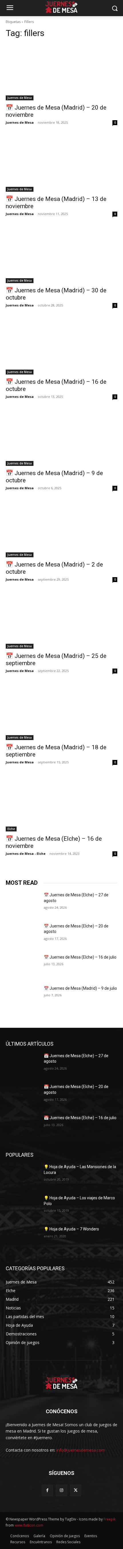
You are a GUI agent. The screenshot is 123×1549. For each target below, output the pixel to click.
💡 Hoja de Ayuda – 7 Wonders (71, 1229)
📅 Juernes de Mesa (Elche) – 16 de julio (80, 957)
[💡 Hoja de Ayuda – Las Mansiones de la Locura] (22, 1176)
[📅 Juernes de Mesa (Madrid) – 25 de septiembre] (61, 620)
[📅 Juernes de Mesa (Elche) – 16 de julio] (22, 966)
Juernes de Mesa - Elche (25, 853)
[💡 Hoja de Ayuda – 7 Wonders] (22, 1238)
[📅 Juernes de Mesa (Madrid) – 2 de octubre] (61, 529)
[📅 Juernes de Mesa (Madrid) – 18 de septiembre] (61, 712)
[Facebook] (47, 1490)
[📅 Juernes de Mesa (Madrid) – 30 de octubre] (61, 255)
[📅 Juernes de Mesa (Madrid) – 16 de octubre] (61, 346)
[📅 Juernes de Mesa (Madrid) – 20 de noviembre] (61, 72)
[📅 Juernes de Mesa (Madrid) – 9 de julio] (22, 997)
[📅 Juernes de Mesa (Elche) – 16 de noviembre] (61, 803)
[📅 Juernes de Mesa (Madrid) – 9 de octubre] (61, 438)
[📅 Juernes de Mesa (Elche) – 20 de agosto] (22, 935)
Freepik (110, 1519)
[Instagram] (61, 1490)
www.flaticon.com (29, 1525)
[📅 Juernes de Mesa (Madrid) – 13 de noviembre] (61, 163)
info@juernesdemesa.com (80, 1450)
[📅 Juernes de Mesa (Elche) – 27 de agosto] (22, 904)
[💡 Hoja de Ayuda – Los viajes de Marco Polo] (22, 1207)
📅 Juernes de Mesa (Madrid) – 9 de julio (80, 988)
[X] (75, 1490)
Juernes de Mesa (19, 98)
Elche (11, 829)
